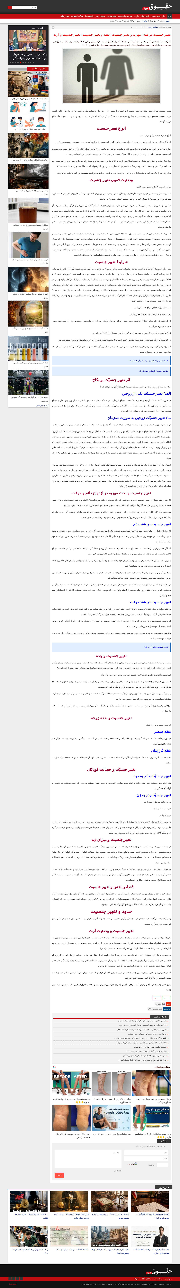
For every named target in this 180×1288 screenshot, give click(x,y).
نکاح (149, 1009)
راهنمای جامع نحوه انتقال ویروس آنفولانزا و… (31, 129)
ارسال (59, 1175)
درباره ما (168, 1279)
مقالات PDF (146, 1279)
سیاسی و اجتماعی (125, 16)
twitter (72, 999)
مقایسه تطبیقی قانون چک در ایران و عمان (150, 1047)
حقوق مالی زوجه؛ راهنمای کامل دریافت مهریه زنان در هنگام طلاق (141, 1029)
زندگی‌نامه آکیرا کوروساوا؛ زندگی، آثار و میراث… (29, 160)
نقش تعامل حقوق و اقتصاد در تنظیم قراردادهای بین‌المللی (144, 1056)
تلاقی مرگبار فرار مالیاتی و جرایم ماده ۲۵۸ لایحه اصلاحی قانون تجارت (140, 1038)
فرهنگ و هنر (100, 16)
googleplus (59, 999)
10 (10, 62)
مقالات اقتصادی (77, 16)
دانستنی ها (89, 16)
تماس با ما (157, 1279)
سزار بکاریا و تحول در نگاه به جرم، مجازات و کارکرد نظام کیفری (142, 1060)
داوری (136, 16)
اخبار (164, 16)
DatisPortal (12, 1284)
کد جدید (152, 1165)
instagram (10, 1278)
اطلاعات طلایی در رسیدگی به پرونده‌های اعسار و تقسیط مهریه (142, 1025)
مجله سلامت (111, 16)
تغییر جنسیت (157, 1009)
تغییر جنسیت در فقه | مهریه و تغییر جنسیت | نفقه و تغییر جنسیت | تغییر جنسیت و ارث (112, 34)
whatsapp (68, 999)
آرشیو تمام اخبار (42, 405)
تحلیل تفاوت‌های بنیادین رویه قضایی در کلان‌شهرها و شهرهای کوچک (141, 1043)
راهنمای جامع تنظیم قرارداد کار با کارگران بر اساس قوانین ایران (142, 1021)
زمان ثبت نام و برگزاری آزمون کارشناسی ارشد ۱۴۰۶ (146, 1051)
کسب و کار (145, 16)
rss (21, 1278)
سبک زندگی (64, 16)
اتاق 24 (136, 1279)
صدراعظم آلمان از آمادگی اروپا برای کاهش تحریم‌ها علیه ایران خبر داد (33, 58)
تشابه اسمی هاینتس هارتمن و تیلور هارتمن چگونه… (28, 98)
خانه (169, 16)
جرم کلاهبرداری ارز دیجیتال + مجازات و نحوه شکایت (147, 1034)
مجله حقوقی (155, 16)
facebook (54, 999)
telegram (63, 999)
